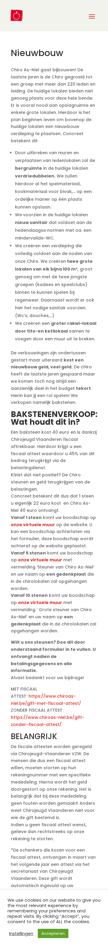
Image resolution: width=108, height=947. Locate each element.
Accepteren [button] (53, 933)
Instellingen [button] (21, 933)
